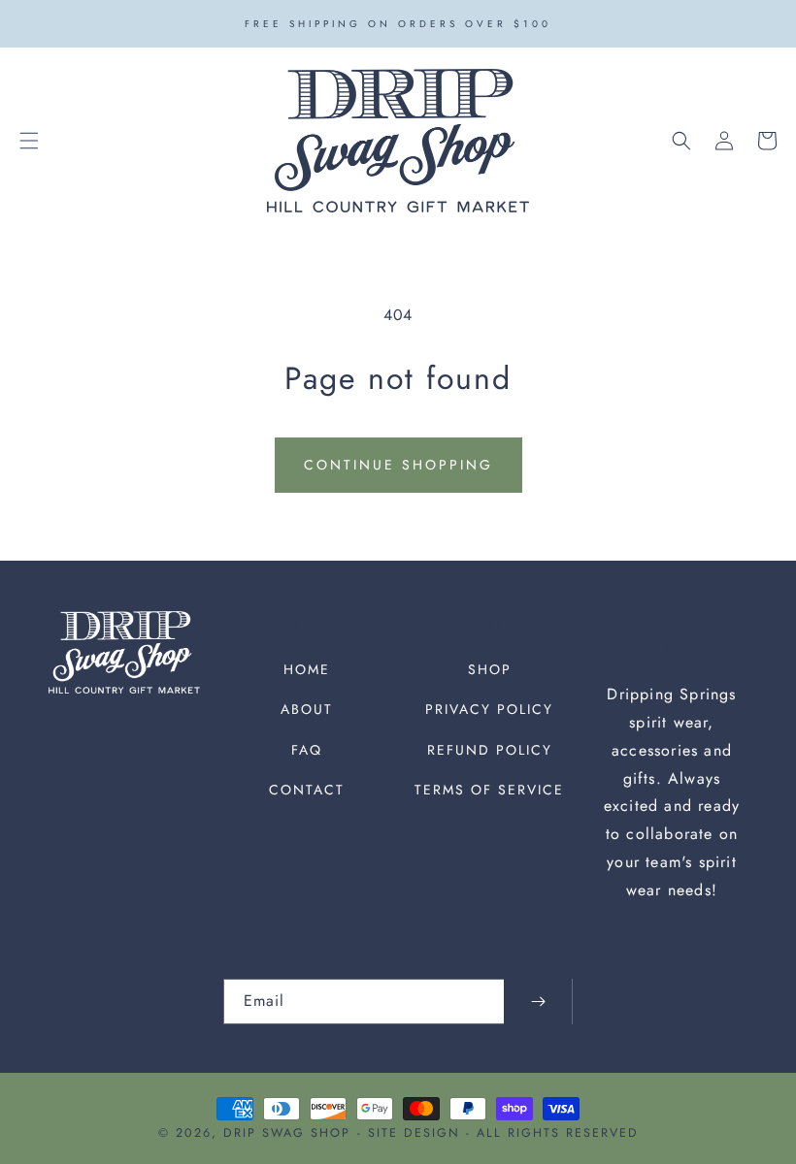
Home (306, 669)
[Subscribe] (538, 1001)
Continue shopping (398, 464)
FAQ (306, 750)
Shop (490, 669)
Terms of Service (489, 789)
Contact (307, 789)
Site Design (414, 1133)
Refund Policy (489, 750)
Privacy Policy (489, 709)
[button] (29, 140)
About (307, 709)
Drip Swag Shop (286, 1133)
